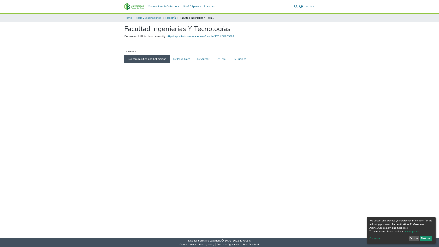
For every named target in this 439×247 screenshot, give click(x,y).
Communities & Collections (164, 6)
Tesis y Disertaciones (148, 18)
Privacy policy (206, 244)
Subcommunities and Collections (147, 59)
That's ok (426, 238)
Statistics (209, 6)
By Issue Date (181, 59)
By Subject (239, 59)
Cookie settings (188, 244)
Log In (308, 6)
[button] (301, 6)
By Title (221, 59)
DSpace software (198, 241)
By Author (203, 59)
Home (128, 18)
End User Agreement (228, 244)
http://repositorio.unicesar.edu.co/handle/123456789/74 (200, 36)
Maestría (170, 18)
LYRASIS (245, 241)
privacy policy (411, 231)
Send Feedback (251, 244)
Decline (414, 238)
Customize (375, 238)
